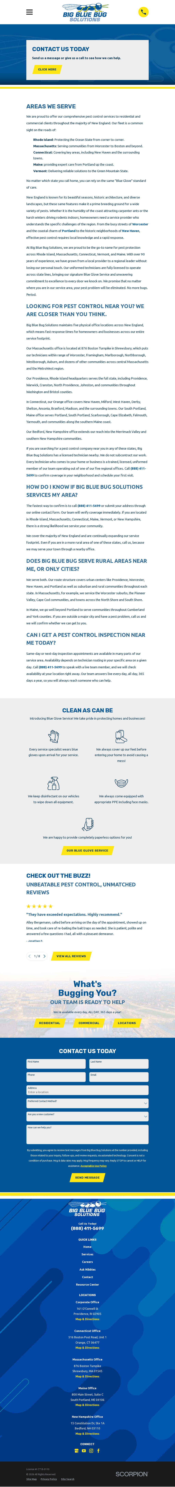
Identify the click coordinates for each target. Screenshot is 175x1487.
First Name (33, 1061)
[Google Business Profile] (77, 1451)
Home (87, 1246)
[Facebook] (98, 1451)
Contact (87, 1277)
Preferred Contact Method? (42, 1101)
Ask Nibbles (87, 1269)
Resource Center (87, 1284)
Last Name (96, 1061)
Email (93, 1074)
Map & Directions (87, 1319)
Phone (31, 1074)
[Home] (85, 12)
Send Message (87, 1177)
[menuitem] (31, 1479)
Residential (49, 1023)
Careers (87, 1261)
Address (32, 1088)
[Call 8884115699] (143, 12)
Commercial (89, 1023)
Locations (127, 1023)
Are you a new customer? (41, 1114)
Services (87, 1254)
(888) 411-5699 (89, 506)
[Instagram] (91, 1451)
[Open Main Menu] (29, 12)
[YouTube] (84, 1451)
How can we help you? (39, 1127)
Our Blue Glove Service (87, 850)
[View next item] (44, 956)
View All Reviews (71, 956)
